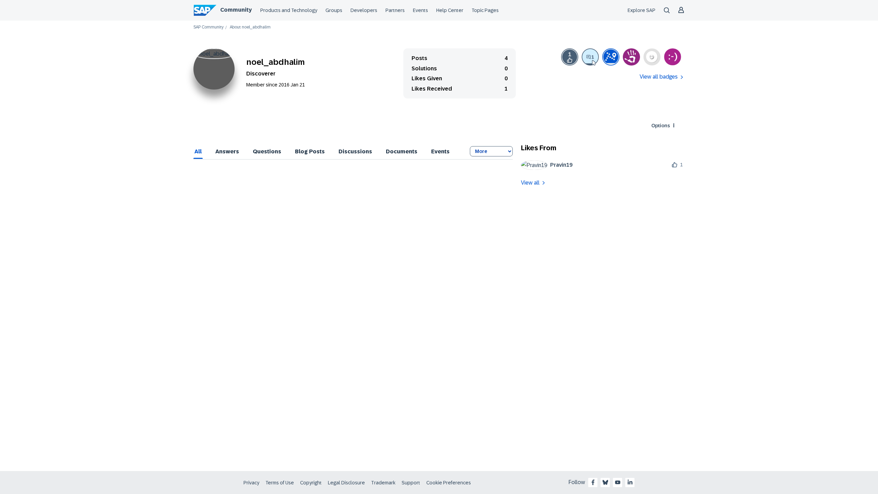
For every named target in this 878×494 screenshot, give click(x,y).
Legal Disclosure (346, 482)
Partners (395, 10)
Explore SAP (641, 10)
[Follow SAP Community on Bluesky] (605, 482)
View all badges (659, 77)
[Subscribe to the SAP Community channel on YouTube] (617, 482)
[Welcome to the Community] (610, 57)
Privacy (251, 482)
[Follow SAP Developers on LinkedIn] (630, 482)
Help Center (449, 10)
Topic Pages (485, 10)
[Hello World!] (672, 57)
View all (530, 183)
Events (420, 10)
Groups (333, 10)
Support (411, 482)
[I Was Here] (631, 57)
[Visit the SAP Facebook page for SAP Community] (593, 482)
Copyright (311, 482)
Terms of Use (279, 482)
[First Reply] (590, 57)
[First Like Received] (569, 57)
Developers (364, 10)
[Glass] (652, 57)
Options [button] (660, 125)
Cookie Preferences (448, 482)
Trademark (383, 482)
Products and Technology (288, 10)
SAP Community (208, 27)
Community (236, 10)
